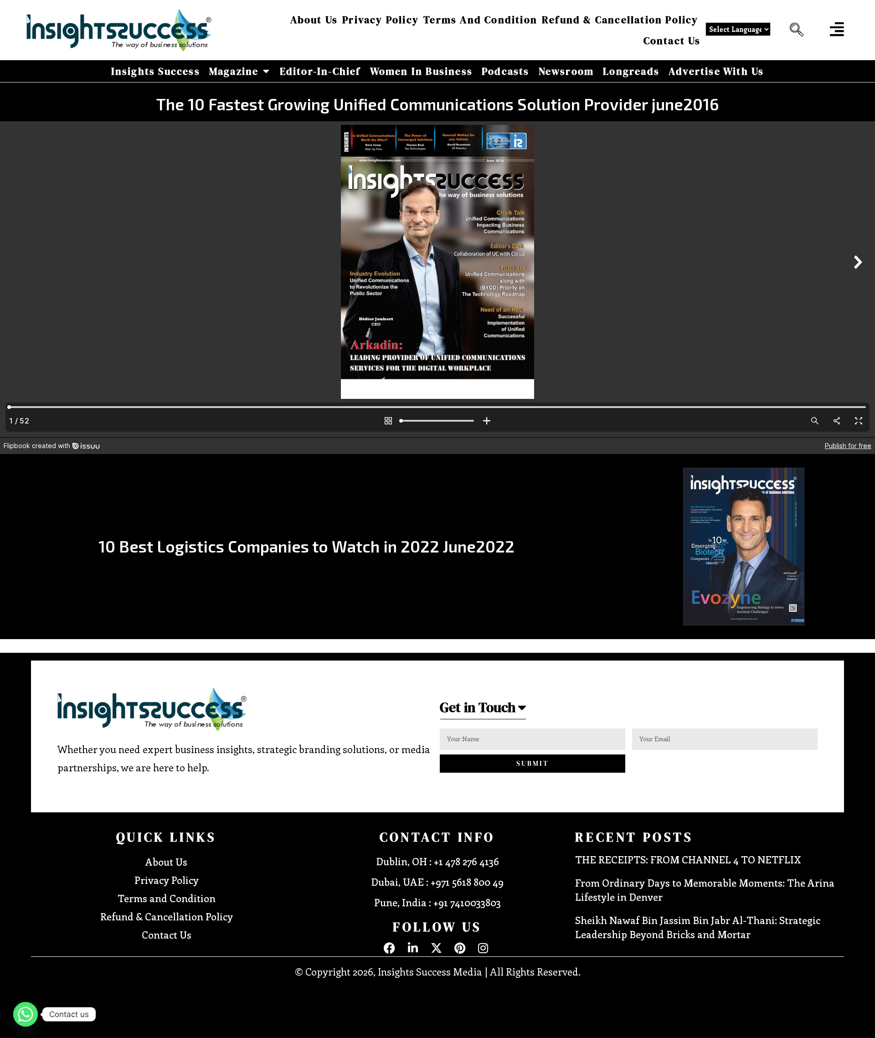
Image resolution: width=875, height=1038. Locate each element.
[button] (794, 30)
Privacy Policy (380, 19)
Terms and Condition (480, 19)
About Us (314, 19)
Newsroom (566, 71)
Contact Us (672, 40)
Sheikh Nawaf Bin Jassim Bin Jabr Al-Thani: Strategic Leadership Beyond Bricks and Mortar (697, 927)
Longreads (631, 71)
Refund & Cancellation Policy (620, 19)
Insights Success (155, 71)
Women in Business (421, 71)
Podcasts (506, 71)
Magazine (234, 71)
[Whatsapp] (25, 1014)
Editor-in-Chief (320, 71)
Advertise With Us (716, 71)
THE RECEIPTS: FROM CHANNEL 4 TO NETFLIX (688, 859)
